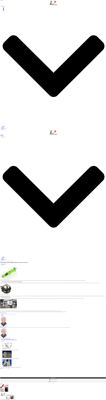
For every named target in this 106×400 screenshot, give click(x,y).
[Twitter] (3, 8)
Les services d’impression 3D (3, 128)
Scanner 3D (2, 127)
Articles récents (2, 315)
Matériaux (3, 256)
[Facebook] (3, 7)
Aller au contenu (1, 0)
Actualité (2, 258)
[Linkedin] (3, 9)
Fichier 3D (3, 126)
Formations (2, 129)
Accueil (2, 136)
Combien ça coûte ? (3, 259)
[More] (3, 10)
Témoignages (3, 257)
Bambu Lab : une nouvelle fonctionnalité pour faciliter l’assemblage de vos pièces (7, 339)
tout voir (9, 338)
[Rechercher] (8, 368)
